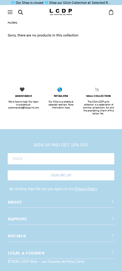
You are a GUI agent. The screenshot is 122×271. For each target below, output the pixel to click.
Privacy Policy (86, 189)
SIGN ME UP (61, 175)
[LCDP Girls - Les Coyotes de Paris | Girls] (61, 12)
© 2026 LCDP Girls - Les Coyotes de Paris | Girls (46, 261)
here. (67, 107)
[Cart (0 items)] (109, 12)
